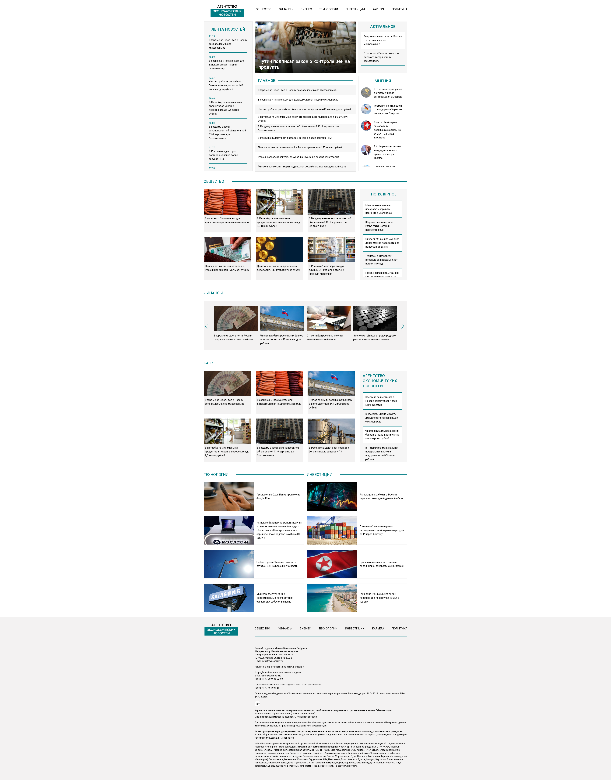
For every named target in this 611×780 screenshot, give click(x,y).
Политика (399, 9)
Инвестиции (355, 9)
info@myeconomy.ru (272, 661)
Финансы (286, 9)
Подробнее (288, 738)
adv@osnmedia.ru (313, 684)
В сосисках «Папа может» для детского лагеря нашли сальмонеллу (381, 57)
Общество (263, 9)
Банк (209, 363)
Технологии (328, 9)
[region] (228, 104)
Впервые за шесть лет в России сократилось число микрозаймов (383, 40)
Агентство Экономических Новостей (380, 381)
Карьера (378, 9)
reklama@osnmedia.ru (291, 684)
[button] (207, 325)
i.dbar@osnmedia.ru (271, 675)
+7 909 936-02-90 (274, 679)
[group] (236, 323)
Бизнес (306, 9)
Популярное (384, 194)
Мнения (383, 81)
